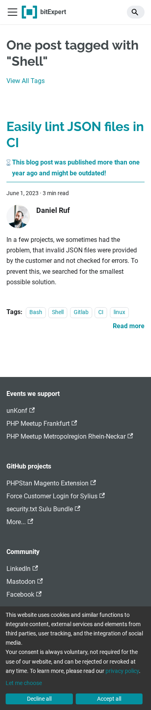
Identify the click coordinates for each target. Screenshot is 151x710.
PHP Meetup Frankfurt (38, 423)
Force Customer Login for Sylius (51, 496)
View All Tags (25, 81)
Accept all (109, 698)
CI (100, 312)
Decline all (39, 698)
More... (16, 522)
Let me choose (24, 683)
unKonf (16, 410)
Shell (58, 312)
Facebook (20, 594)
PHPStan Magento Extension (47, 483)
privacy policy (122, 671)
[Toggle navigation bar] (12, 12)
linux (119, 312)
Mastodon (20, 581)
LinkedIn (18, 569)
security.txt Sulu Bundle (39, 509)
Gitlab (81, 312)
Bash (35, 312)
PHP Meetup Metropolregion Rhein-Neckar (66, 436)
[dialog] (75, 658)
